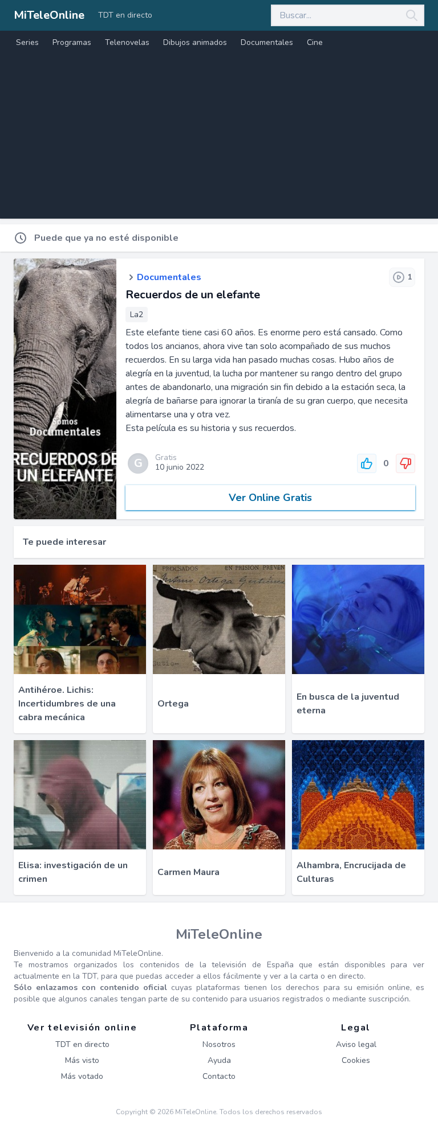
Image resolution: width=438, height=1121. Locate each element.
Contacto (219, 1076)
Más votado (82, 1076)
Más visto (82, 1060)
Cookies (356, 1060)
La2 (136, 314)
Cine (315, 42)
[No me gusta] (405, 463)
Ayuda (219, 1060)
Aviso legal (356, 1044)
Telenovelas (127, 42)
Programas (71, 42)
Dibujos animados (195, 42)
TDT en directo (125, 15)
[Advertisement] (219, 139)
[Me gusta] (366, 463)
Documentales (267, 42)
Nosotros (219, 1044)
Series (27, 42)
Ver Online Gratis (270, 497)
